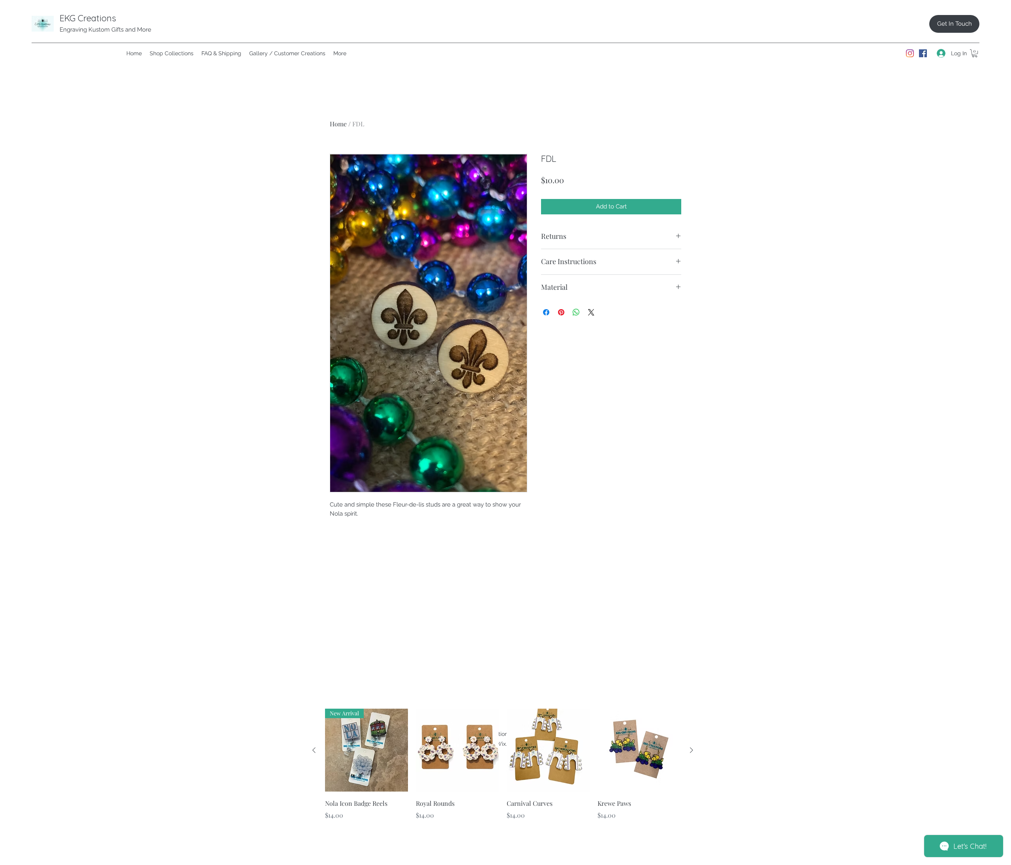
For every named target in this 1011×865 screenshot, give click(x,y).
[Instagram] (910, 53)
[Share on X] (591, 312)
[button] (974, 53)
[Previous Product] (314, 750)
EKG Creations (88, 18)
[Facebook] (923, 53)
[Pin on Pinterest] (561, 312)
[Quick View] (457, 750)
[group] (502, 770)
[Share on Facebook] (546, 312)
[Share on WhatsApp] (576, 312)
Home (338, 124)
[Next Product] (691, 750)
